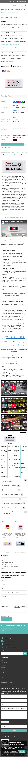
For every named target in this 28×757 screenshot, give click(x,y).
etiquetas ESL (3, 568)
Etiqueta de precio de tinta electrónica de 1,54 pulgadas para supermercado (7, 534)
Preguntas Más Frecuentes (6, 682)
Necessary (5, 754)
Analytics (12, 754)
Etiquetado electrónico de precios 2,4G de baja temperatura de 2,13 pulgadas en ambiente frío (20, 551)
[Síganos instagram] (13, 736)
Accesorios (5, 606)
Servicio (2, 672)
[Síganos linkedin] (8, 736)
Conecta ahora (12, 144)
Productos (3, 667)
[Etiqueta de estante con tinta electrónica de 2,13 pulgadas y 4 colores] (7, 543)
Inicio (2, 9)
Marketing (24, 754)
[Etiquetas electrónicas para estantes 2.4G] (15, 140)
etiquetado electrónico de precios (8, 560)
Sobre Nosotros (4, 662)
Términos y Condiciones (5, 616)
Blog (2, 675)
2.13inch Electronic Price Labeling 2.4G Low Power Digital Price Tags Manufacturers (19, 109)
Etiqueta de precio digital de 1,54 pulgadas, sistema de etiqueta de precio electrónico (20, 534)
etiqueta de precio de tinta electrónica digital (10, 558)
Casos (2, 677)
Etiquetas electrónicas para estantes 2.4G (16, 9)
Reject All (6, 751)
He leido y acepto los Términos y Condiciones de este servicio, (13, 616)
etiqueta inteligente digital (6, 564)
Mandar (6, 619)
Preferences (18, 754)
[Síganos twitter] (11, 736)
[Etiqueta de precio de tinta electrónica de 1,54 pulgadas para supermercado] (7, 526)
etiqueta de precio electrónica (7, 562)
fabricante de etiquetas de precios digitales (9, 566)
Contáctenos (3, 685)
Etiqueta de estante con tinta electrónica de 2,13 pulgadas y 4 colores (7, 551)
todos (6, 9)
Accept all (22, 751)
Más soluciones (8, 630)
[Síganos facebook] (5, 736)
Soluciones (3, 670)
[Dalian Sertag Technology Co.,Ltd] (14, 5)
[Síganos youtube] (2, 736)
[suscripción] (25, 653)
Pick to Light (3, 665)
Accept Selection (14, 751)
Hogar (2, 660)
